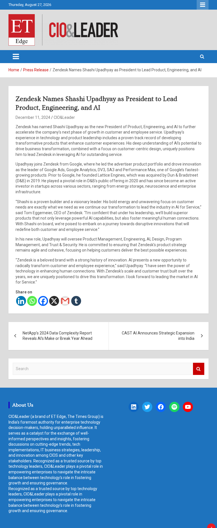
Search (198, 369)
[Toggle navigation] (15, 56)
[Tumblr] (76, 301)
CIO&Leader (64, 117)
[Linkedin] (21, 301)
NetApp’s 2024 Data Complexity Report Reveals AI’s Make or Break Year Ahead (57, 336)
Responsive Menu (203, 5)
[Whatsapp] (32, 301)
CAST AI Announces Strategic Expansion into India (158, 336)
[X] (54, 301)
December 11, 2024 (33, 117)
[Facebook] (43, 301)
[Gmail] (65, 301)
